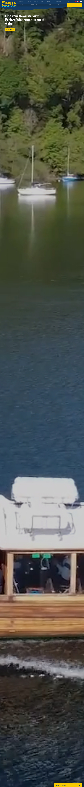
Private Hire (61, 5)
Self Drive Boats (35, 5)
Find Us (48, 1)
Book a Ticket (74, 5)
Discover (30, 1)
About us (36, 1)
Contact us (42, 1)
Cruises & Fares (10, 29)
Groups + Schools (48, 5)
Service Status (58, 1)
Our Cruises (23, 5)
